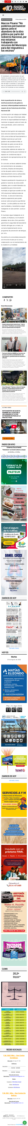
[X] (15, 1)
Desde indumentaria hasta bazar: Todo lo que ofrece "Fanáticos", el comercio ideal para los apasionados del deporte (13, 326)
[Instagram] (20, 1)
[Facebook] (18, 1)
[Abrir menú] (3, 15)
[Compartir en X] (7, 300)
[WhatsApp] (12, 1)
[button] (3, 1)
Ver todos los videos (8, 438)
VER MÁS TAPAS (14, 648)
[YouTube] (26, 1)
